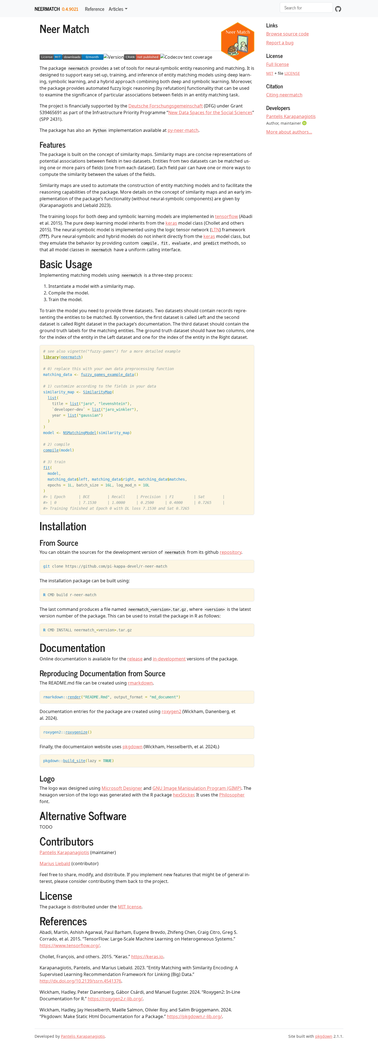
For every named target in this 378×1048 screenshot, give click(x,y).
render (74, 697)
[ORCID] (305, 123)
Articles (116, 8)
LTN (215, 230)
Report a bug (280, 43)
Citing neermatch (284, 95)
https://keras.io (147, 957)
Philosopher (232, 795)
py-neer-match (183, 130)
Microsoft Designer (122, 788)
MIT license (129, 907)
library (51, 357)
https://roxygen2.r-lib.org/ (115, 999)
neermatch (47, 8)
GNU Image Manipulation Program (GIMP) (196, 788)
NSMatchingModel (79, 433)
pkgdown (133, 747)
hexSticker (183, 795)
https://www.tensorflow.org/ (70, 945)
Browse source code (287, 34)
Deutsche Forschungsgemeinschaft (165, 106)
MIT (269, 73)
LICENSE (292, 73)
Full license (277, 64)
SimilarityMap (97, 392)
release (135, 659)
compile (51, 450)
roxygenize (76, 732)
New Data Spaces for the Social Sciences (210, 112)
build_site (74, 761)
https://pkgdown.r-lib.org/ (194, 1016)
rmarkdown (140, 683)
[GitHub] (338, 8)
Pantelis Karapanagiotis (64, 852)
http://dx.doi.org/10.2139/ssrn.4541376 (80, 981)
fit (46, 467)
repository (230, 552)
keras (171, 223)
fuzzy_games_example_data (107, 374)
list (52, 398)
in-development (169, 659)
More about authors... (289, 132)
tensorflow (226, 216)
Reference (94, 8)
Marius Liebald (55, 863)
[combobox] (306, 7)
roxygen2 (171, 711)
